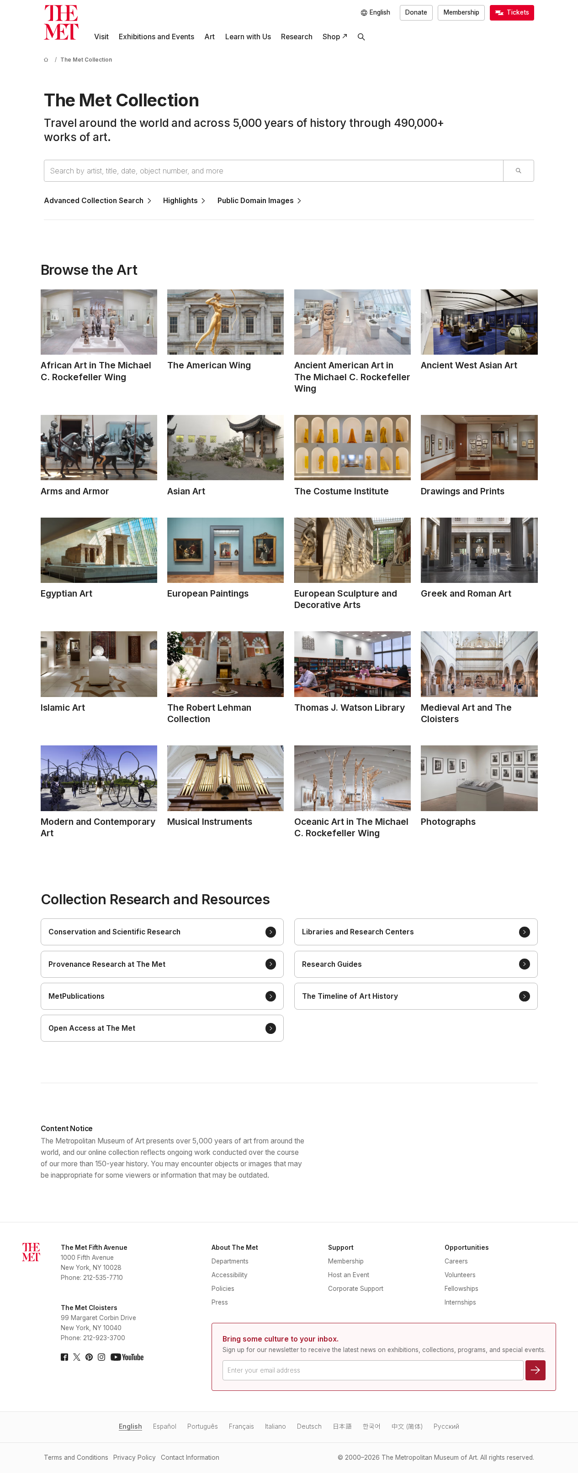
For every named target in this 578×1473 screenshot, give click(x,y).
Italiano (275, 1426)
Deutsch (309, 1426)
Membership (461, 12)
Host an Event (348, 1275)
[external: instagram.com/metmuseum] (101, 1357)
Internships (460, 1302)
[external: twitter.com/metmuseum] (76, 1357)
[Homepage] (61, 22)
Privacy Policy (134, 1457)
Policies (223, 1288)
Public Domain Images (255, 200)
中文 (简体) (407, 1426)
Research (297, 36)
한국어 (372, 1426)
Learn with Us (248, 36)
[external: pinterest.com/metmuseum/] (89, 1357)
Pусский (446, 1426)
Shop (331, 36)
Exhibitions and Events (156, 36)
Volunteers (460, 1275)
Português (202, 1426)
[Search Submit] (518, 170)
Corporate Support (355, 1288)
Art (209, 36)
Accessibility (230, 1275)
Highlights (180, 200)
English (130, 1426)
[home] (47, 60)
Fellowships (461, 1288)
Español (164, 1426)
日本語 (342, 1426)
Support (341, 1247)
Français (241, 1426)
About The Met (235, 1247)
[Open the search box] (361, 37)
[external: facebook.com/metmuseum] (64, 1357)
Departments (230, 1261)
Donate (416, 12)
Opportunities (467, 1247)
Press (220, 1302)
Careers (456, 1261)
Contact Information (190, 1457)
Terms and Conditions (76, 1457)
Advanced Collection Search (93, 200)
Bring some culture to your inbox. (281, 1339)
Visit (101, 36)
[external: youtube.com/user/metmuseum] (127, 1357)
